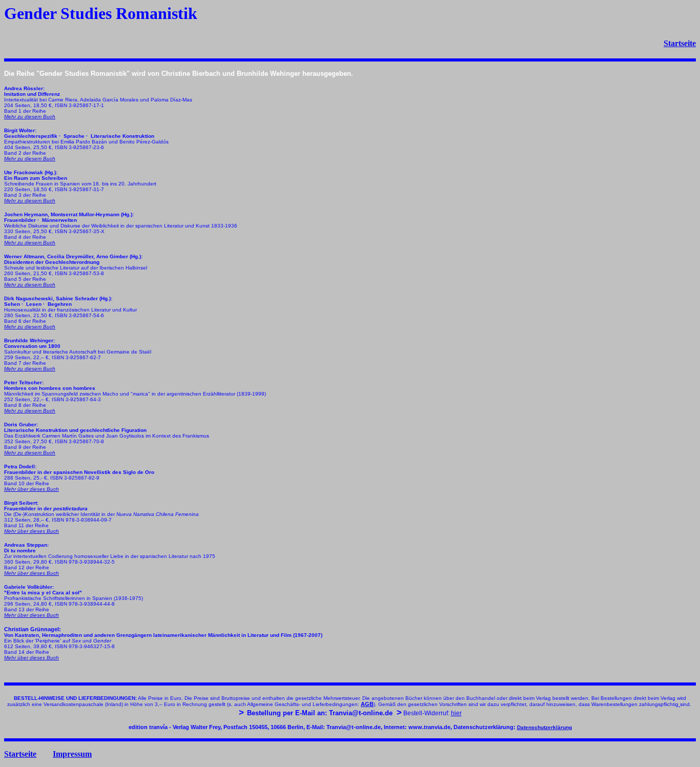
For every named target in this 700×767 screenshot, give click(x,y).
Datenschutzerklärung (544, 727)
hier (456, 713)
